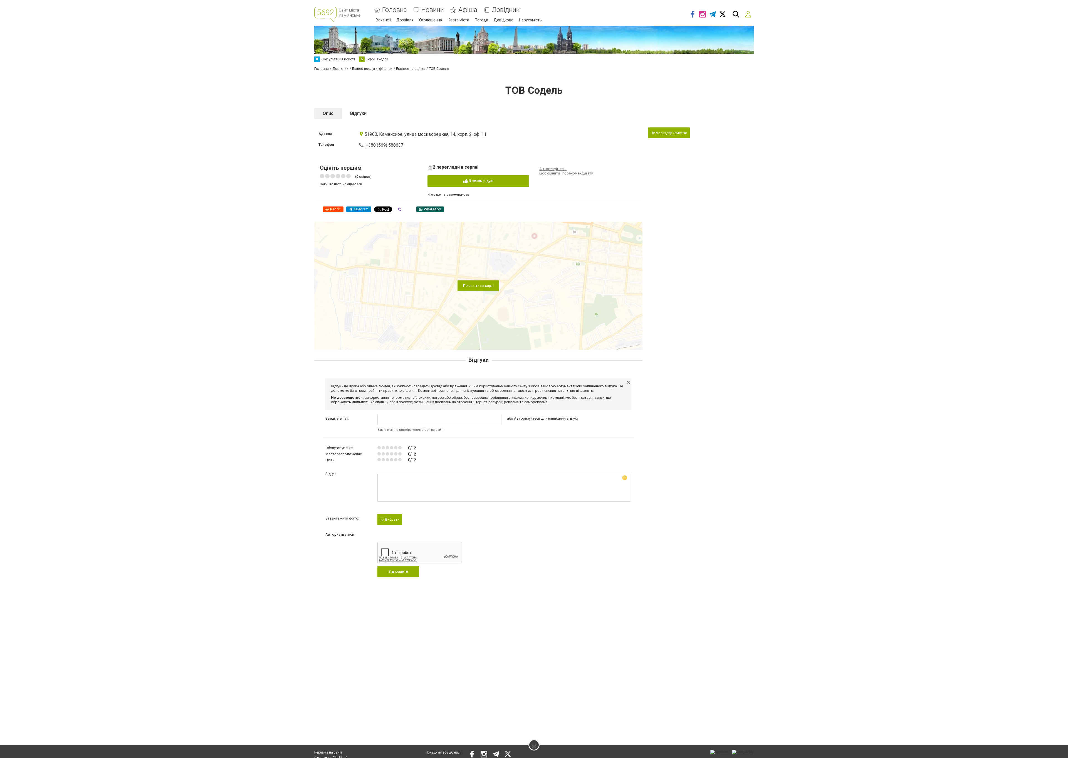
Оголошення (430, 20)
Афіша (467, 10)
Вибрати (391, 519)
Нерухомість (530, 20)
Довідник (506, 10)
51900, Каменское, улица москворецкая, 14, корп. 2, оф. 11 (425, 134)
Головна (394, 10)
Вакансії (383, 20)
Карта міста (458, 20)
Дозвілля (405, 20)
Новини (432, 10)
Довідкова (503, 20)
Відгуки (358, 113)
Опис (328, 113)
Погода (481, 20)
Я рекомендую (480, 181)
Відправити (398, 571)
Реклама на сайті (328, 752)
